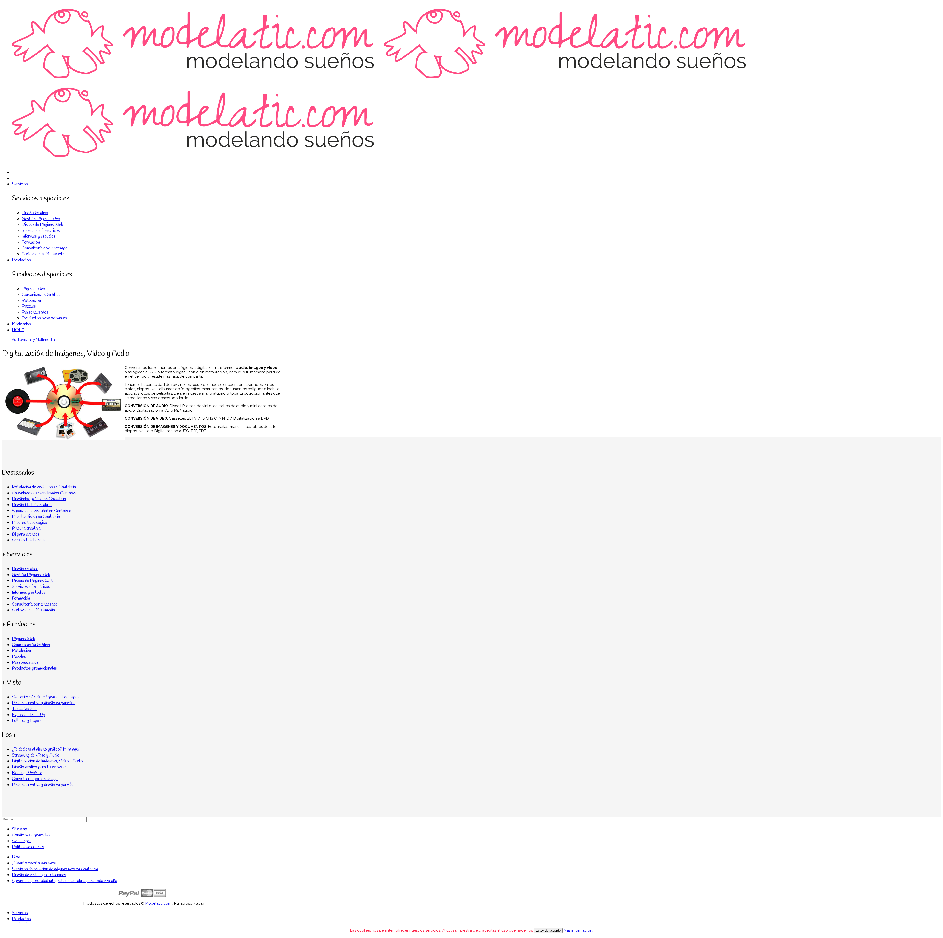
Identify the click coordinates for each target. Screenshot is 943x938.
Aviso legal (21, 841)
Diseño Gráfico (35, 213)
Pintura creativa (26, 528)
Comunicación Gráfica (41, 295)
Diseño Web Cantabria (32, 505)
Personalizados (35, 312)
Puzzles (29, 306)
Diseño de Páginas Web (42, 225)
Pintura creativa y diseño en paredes (43, 785)
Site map (19, 829)
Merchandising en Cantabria (36, 517)
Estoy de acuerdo (548, 930)
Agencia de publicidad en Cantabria (41, 511)
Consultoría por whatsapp (45, 248)
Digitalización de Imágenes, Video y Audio (47, 761)
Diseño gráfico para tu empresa (39, 767)
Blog (16, 857)
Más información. (578, 930)
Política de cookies (28, 847)
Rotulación (31, 300)
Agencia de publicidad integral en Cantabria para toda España (64, 881)
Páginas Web (33, 289)
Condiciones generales (31, 835)
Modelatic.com (158, 903)
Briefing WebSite (27, 773)
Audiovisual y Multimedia (43, 254)
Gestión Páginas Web (41, 219)
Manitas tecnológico (29, 522)
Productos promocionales (44, 318)
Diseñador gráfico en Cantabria (39, 499)
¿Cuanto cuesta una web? (34, 863)
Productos (21, 260)
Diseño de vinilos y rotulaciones (39, 875)
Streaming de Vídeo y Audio (35, 755)
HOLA (18, 330)
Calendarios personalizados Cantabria (44, 493)
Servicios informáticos (41, 231)
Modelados (21, 324)
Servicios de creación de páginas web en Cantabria (55, 869)
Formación (31, 242)
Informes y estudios (38, 236)
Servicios (20, 184)
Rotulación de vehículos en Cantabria (44, 487)
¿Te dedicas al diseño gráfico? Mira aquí (45, 749)
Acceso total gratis (29, 540)
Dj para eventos (26, 534)
